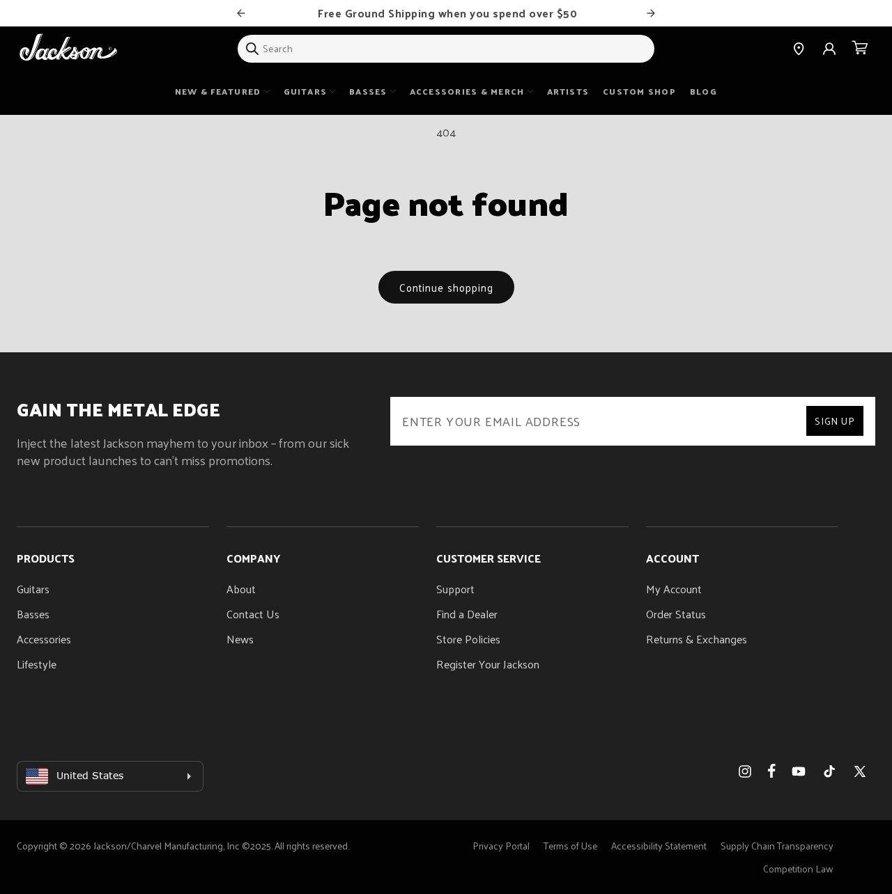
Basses (33, 614)
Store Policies (468, 639)
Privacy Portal (501, 845)
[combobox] (446, 49)
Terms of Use (570, 845)
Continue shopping (446, 287)
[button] (860, 48)
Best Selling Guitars (470, 13)
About (241, 589)
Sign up (835, 421)
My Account (674, 589)
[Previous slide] (241, 13)
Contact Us (252, 614)
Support (455, 589)
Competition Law (798, 868)
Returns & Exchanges (696, 639)
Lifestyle (36, 664)
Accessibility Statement (659, 845)
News (240, 639)
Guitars (33, 589)
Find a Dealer (467, 614)
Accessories (44, 639)
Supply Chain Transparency (777, 845)
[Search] (252, 48)
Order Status (676, 614)
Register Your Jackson (487, 664)
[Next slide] (651, 13)
